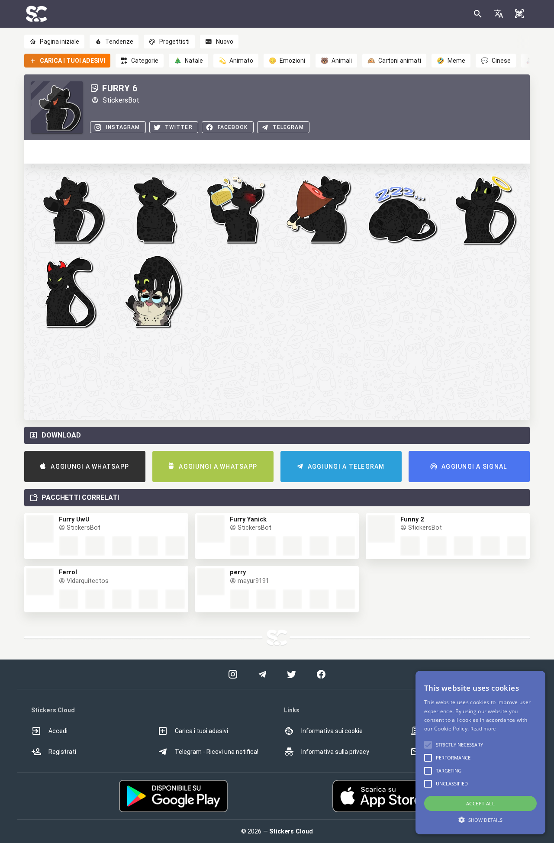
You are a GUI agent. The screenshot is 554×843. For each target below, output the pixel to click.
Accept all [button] (480, 803)
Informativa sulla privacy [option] (335, 751)
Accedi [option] (58, 730)
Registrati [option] (62, 751)
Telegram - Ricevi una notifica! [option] (216, 751)
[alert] (480, 752)
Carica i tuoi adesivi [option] (201, 730)
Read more (483, 728)
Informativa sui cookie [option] (332, 730)
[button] (498, 13)
